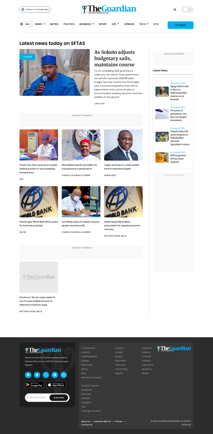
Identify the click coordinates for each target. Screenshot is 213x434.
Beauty (119, 356)
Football (146, 356)
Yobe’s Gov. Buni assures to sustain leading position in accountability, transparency (38, 169)
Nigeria (119, 373)
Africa (84, 369)
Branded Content (91, 377)
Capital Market (89, 356)
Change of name (91, 410)
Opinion (129, 24)
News (39, 24)
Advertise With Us (102, 421)
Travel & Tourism (90, 385)
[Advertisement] (173, 223)
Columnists (121, 369)
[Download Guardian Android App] (34, 384)
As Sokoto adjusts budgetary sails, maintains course (114, 58)
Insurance (147, 364)
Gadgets (86, 402)
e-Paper (180, 25)
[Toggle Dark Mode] (187, 9)
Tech (142, 24)
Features (147, 348)
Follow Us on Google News (37, 9)
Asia (83, 373)
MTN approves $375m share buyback (178, 159)
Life (114, 24)
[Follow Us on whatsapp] (64, 375)
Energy (85, 360)
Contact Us (86, 424)
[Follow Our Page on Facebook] (28, 375)
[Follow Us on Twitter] (37, 375)
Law (83, 406)
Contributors (88, 348)
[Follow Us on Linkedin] (55, 375)
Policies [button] (118, 421)
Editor (22, 232)
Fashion (146, 352)
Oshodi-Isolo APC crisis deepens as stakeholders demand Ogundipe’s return (179, 138)
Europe (119, 352)
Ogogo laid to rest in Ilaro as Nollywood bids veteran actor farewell (179, 93)
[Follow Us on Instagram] (46, 375)
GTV (156, 24)
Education (120, 360)
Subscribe (58, 397)
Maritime (147, 369)
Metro (54, 24)
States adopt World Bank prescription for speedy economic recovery (122, 225)
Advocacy (86, 364)
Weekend (86, 389)
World (145, 373)
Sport (103, 24)
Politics (69, 24)
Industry (146, 360)
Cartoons (120, 364)
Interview (86, 394)
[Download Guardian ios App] (56, 384)
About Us (85, 421)
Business (86, 24)
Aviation (85, 352)
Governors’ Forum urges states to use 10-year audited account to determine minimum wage (37, 301)
